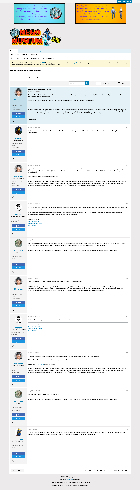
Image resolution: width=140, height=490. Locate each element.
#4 (127, 204)
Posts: (14, 109)
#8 (127, 353)
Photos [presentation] (39, 78)
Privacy (102, 470)
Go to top (125, 470)
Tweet (19, 116)
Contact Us (93, 470)
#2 (127, 127)
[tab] (14, 78)
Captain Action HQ (34, 221)
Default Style (16, 470)
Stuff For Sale (32, 225)
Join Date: (15, 105)
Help (86, 470)
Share (19, 113)
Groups (39, 51)
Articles (30, 51)
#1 (127, 89)
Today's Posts (15, 54)
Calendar (34, 54)
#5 (127, 240)
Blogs (22, 51)
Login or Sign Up (123, 1)
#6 (127, 278)
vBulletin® (70, 479)
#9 (127, 391)
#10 (127, 429)
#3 (127, 165)
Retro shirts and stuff (35, 223)
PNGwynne (40, 364)
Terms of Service (113, 470)
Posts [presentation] (15, 78)
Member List (25, 54)
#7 (127, 316)
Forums (13, 51)
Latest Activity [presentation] (27, 78)
